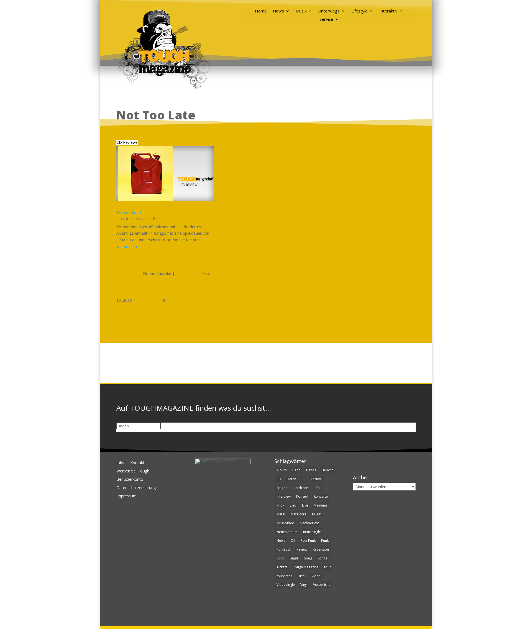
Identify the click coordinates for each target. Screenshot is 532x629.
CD (279, 479)
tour (327, 567)
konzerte (321, 496)
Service (326, 19)
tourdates (284, 576)
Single (294, 558)
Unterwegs (329, 11)
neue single (312, 532)
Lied (293, 505)
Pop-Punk (308, 540)
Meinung (320, 505)
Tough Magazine (306, 567)
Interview (284, 496)
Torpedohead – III (132, 212)
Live (305, 505)
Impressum (126, 496)
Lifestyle (359, 11)
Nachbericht (309, 523)
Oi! (293, 540)
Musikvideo (285, 523)
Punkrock (284, 549)
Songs (322, 558)
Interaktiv (388, 11)
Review (301, 549)
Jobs (120, 463)
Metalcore (298, 514)
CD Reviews (127, 142)
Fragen (282, 487)
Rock (280, 558)
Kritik (280, 505)
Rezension (321, 549)
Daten (291, 479)
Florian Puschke (157, 273)
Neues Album (287, 532)
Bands (311, 470)
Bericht (327, 470)
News (278, 11)
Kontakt (137, 463)
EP (303, 479)
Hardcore (300, 487)
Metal (281, 514)
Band (296, 470)
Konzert (302, 496)
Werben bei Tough (132, 471)
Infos (317, 487)
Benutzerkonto (129, 479)
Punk (325, 540)
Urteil (302, 576)
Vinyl (304, 584)
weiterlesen (126, 246)
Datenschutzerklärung (136, 488)
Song (308, 558)
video (316, 576)
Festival (317, 479)
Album (282, 470)
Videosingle (286, 584)
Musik (301, 11)
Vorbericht (321, 584)
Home (261, 11)
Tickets (282, 567)
